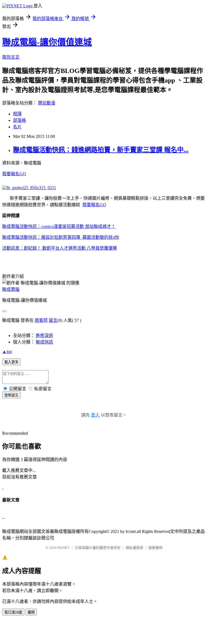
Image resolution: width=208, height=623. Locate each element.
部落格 (19, 120)
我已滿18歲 (13, 612)
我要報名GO (14, 173)
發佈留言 (11, 395)
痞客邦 (41, 320)
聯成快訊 (44, 342)
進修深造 (44, 335)
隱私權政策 (134, 548)
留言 (53, 320)
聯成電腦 (11, 289)
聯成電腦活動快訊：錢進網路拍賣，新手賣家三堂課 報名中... (100, 149)
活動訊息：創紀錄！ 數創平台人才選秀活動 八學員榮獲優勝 (59, 248)
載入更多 (11, 362)
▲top (7, 351)
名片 (17, 127)
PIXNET (63, 548)
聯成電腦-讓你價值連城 (47, 42)
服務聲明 (155, 548)
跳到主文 (11, 57)
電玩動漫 (46, 103)
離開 (31, 612)
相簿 (17, 114)
